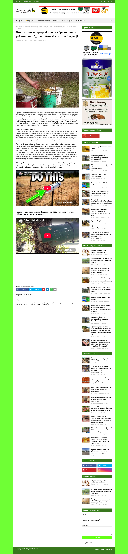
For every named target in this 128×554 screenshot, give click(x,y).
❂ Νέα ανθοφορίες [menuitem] (44, 21)
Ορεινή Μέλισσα (22, 40)
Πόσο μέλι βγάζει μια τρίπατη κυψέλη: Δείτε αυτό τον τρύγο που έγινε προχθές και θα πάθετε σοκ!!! (101, 202)
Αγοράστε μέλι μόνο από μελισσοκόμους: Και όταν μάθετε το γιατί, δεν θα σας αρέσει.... (101, 380)
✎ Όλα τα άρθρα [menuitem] (67, 21)
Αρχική (18, 1)
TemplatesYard (30, 551)
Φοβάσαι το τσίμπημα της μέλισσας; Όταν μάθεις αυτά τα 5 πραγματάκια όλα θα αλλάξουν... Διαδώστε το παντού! (101, 419)
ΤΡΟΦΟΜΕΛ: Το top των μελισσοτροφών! (98, 175)
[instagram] (108, 1)
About (102, 549)
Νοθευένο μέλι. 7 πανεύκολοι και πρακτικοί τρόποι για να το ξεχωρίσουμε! (101, 389)
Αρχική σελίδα (20, 26)
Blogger (44, 551)
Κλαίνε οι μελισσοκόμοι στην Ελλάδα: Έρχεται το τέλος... (99, 192)
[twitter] (104, 1)
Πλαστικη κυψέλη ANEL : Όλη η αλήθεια (100, 184)
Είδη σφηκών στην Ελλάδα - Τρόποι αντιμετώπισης (99, 251)
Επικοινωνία (37, 1)
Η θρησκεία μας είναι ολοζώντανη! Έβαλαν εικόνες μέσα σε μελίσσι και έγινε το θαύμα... (101, 167)
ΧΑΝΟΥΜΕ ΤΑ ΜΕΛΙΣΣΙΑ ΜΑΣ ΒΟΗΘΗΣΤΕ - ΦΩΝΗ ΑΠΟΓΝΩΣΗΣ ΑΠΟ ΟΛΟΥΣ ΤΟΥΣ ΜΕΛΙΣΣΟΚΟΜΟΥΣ (101, 235)
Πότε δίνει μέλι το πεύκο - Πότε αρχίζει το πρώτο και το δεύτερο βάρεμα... (100, 289)
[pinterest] (111, 1)
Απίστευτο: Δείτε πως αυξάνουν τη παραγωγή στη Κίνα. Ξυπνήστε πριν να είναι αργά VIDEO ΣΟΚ (101, 409)
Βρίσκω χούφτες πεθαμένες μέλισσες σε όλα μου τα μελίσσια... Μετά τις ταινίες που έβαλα (100, 212)
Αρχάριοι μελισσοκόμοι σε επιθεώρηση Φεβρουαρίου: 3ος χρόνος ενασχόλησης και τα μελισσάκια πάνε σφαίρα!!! (100, 343)
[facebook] (101, 1)
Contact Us (109, 549)
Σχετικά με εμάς (27, 1)
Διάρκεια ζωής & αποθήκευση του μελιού (101, 148)
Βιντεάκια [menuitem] (56, 21)
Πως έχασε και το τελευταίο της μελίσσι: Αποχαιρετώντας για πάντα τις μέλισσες (100, 270)
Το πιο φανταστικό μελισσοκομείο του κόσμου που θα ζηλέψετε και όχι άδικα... (101, 260)
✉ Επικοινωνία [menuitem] (80, 21)
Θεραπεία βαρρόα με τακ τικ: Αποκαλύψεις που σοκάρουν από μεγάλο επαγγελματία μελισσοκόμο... (101, 224)
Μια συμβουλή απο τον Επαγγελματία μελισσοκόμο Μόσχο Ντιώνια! (99, 157)
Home (97, 549)
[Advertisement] (47, 58)
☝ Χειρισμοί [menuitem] (29, 21)
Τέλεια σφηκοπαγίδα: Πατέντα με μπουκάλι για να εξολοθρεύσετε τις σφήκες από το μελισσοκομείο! (101, 280)
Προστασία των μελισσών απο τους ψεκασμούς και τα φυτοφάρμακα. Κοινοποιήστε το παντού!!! (100, 308)
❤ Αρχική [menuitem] (19, 21)
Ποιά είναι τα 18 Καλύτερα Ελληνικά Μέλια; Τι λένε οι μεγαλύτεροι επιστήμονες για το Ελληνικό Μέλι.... (100, 440)
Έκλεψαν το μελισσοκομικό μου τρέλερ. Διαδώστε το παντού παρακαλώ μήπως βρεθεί (100, 451)
